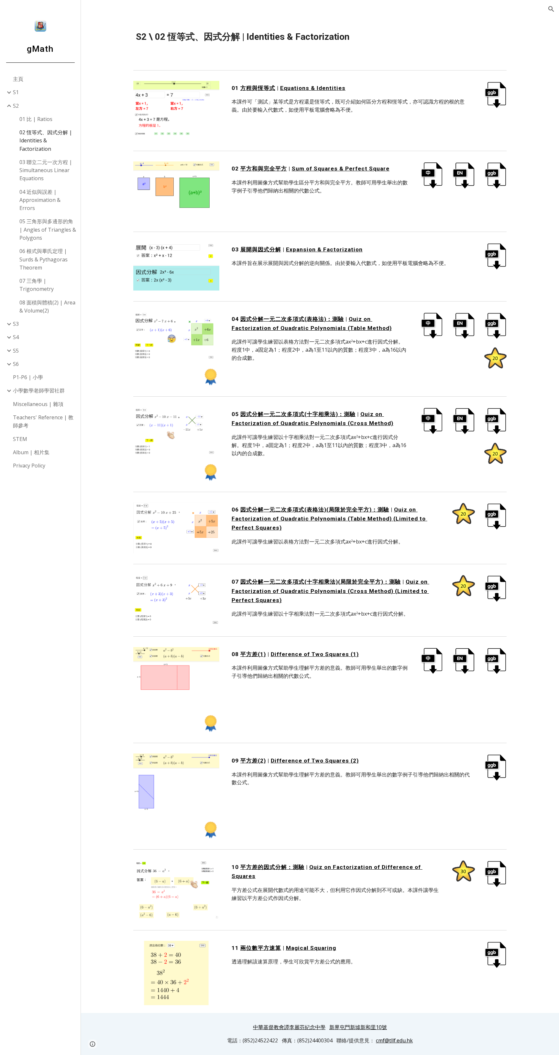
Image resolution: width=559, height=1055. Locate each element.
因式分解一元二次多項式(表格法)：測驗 (292, 319)
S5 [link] (16, 350)
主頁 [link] (18, 78)
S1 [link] (16, 92)
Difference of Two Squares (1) (315, 654)
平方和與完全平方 (263, 168)
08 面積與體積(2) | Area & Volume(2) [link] (47, 306)
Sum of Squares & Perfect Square (340, 168)
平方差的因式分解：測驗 (272, 867)
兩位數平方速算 (260, 948)
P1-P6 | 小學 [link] (28, 377)
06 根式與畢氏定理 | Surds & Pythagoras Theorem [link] (43, 259)
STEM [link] (20, 439)
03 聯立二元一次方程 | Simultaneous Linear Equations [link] (45, 170)
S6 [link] (16, 364)
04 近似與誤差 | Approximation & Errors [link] (39, 200)
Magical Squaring (311, 948)
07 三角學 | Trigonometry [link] (36, 284)
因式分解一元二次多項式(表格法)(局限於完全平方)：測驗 (314, 509)
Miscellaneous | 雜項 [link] (38, 404)
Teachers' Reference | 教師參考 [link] (43, 421)
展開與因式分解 (260, 249)
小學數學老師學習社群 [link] (39, 390)
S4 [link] (16, 337)
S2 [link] (16, 105)
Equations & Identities (312, 88)
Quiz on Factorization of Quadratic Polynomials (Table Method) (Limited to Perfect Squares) (329, 518)
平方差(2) (253, 760)
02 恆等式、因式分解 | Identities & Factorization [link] (45, 140)
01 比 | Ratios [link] (35, 119)
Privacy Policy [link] (29, 465)
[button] (551, 9)
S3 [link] (16, 323)
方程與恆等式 (257, 88)
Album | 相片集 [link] (31, 452)
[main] (320, 37)
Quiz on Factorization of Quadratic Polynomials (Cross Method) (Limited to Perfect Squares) (330, 590)
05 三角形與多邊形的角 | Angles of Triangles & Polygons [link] (47, 229)
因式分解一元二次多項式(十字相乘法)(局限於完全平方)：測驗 (320, 581)
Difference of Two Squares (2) (315, 760)
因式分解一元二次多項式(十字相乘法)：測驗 (298, 414)
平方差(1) (253, 654)
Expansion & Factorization (324, 249)
